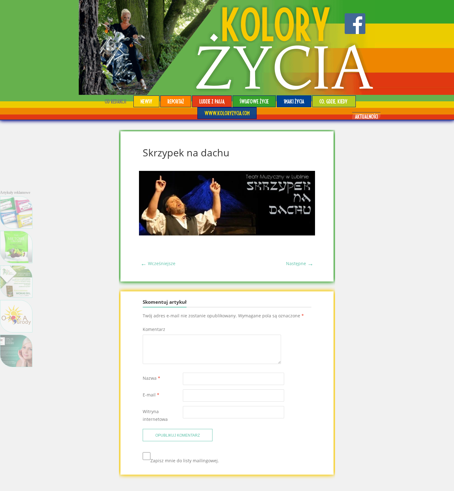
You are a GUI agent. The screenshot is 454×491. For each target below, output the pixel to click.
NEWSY (146, 101)
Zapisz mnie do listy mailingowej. (184, 460)
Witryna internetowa (155, 415)
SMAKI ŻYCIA (294, 101)
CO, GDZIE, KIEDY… (334, 101)
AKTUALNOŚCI (366, 116)
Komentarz (154, 329)
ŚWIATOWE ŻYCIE (254, 101)
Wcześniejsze (158, 263)
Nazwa (151, 378)
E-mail (151, 395)
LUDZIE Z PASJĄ (212, 101)
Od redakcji (115, 101)
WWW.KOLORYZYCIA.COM (227, 113)
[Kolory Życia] (227, 47)
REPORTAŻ (175, 101)
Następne (299, 263)
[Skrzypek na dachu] (227, 234)
